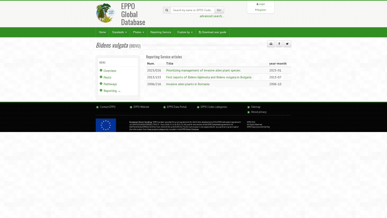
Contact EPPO (107, 107)
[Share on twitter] (287, 43)
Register (261, 9)
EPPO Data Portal (177, 107)
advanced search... (212, 16)
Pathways (110, 84)
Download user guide (213, 32)
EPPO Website (141, 107)
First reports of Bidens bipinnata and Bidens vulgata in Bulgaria (208, 77)
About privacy (258, 112)
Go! (219, 10)
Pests (107, 77)
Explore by (184, 32)
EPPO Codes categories (214, 107)
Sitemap (255, 107)
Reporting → (112, 91)
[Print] (271, 43)
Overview (110, 71)
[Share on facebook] (279, 43)
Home (102, 32)
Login (262, 3)
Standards (118, 32)
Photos (137, 32)
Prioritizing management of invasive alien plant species (203, 70)
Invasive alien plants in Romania (187, 84)
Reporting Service (160, 32)
